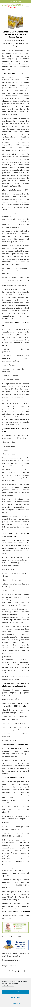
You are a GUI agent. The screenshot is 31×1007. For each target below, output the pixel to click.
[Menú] (26, 5)
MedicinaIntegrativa (18, 43)
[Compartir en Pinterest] (12, 971)
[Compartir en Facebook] (3, 971)
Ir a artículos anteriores (11, 960)
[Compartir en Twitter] (6, 971)
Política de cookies (8, 986)
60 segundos (22, 40)
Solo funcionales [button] (15, 997)
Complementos (7, 43)
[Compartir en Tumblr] (18, 971)
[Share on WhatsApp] (9, 971)
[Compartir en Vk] (21, 971)
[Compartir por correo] (27, 971)
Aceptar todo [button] (15, 992)
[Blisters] (15, 21)
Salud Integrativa (15, 46)
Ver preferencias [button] (15, 1003)
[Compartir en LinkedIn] (15, 971)
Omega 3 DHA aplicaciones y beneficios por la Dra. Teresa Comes (15, 34)
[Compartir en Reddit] (24, 971)
